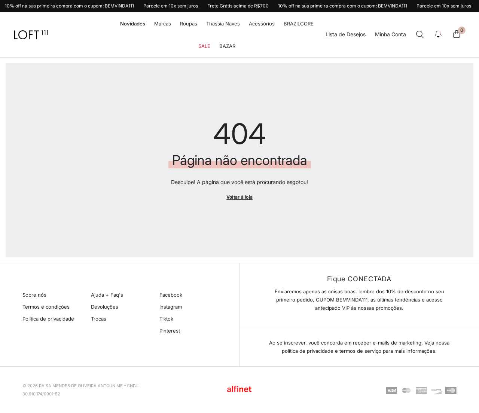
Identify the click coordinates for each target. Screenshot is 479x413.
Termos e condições (46, 307)
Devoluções (104, 307)
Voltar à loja (239, 197)
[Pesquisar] (419, 34)
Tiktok (166, 319)
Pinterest (169, 331)
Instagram (170, 307)
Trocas (98, 319)
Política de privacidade (48, 319)
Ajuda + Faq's (107, 295)
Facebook (170, 295)
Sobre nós (34, 295)
